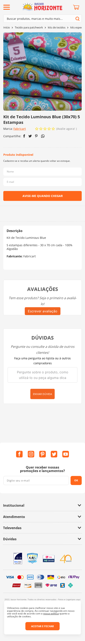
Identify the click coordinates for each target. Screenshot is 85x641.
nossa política (51, 613)
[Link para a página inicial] (6, 27)
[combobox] (42, 18)
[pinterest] (36, 136)
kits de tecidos (56, 27)
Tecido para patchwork (29, 27)
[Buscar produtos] (77, 19)
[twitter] (30, 136)
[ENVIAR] (42, 196)
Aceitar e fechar (42, 626)
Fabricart (19, 129)
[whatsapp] (43, 136)
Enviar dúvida (42, 394)
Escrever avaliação (42, 311)
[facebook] (24, 136)
